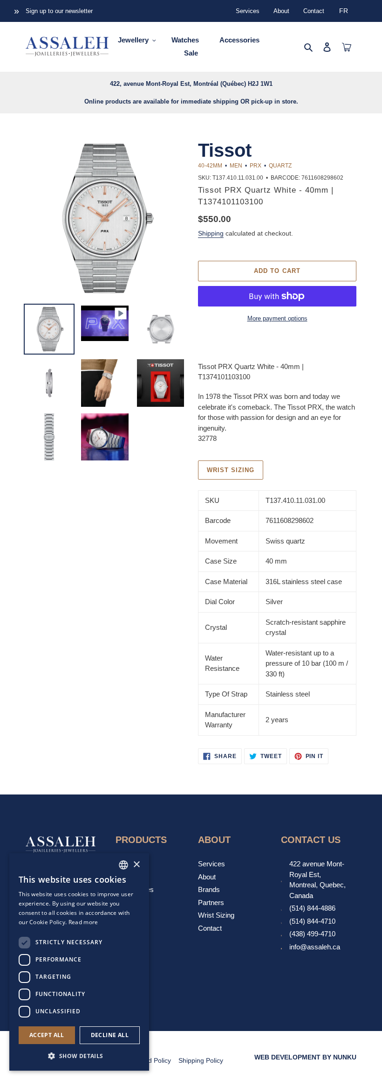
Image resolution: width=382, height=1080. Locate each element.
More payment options (277, 318)
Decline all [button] (110, 1035)
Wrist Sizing (216, 915)
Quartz (280, 165)
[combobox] (123, 865)
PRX (255, 165)
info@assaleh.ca (314, 947)
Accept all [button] (46, 1035)
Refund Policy (150, 1060)
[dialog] (79, 962)
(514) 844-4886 (312, 908)
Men (236, 165)
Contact (313, 10)
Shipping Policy (200, 1060)
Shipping (211, 233)
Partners (211, 902)
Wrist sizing (230, 470)
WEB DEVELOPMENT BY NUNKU (305, 1057)
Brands (209, 889)
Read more (83, 922)
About (281, 10)
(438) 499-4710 (312, 934)
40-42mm (210, 165)
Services (247, 10)
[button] (79, 1055)
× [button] (136, 864)
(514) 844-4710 (312, 921)
